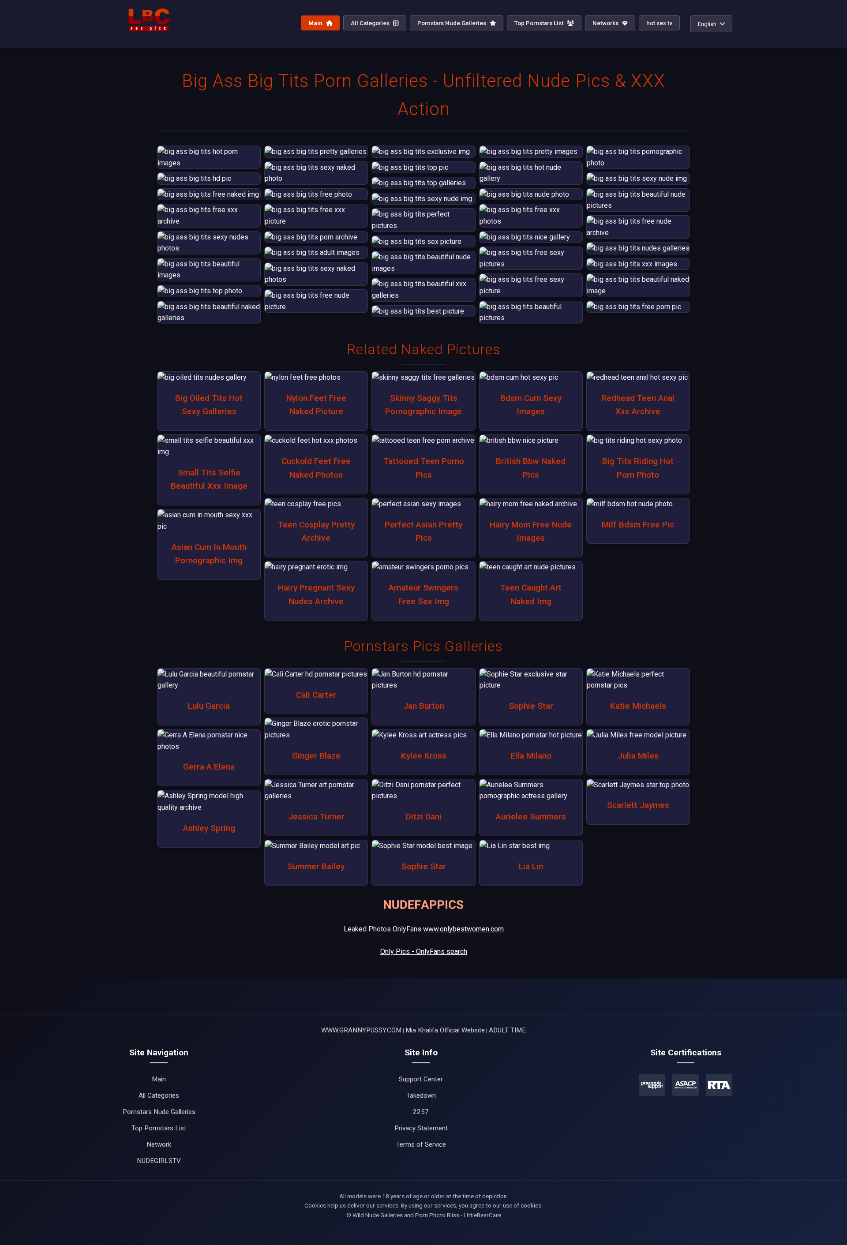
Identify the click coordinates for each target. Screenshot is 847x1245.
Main (316, 22)
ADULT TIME (507, 1030)
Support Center (421, 1079)
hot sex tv (659, 22)
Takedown (421, 1095)
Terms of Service (421, 1144)
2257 (421, 1112)
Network (158, 1144)
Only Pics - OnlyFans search (423, 951)
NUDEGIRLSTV (159, 1161)
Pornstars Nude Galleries (452, 22)
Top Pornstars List (539, 22)
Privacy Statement (421, 1128)
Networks (606, 22)
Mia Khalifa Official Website (445, 1030)
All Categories (371, 22)
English (707, 23)
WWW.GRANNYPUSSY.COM (361, 1030)
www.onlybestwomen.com (463, 929)
